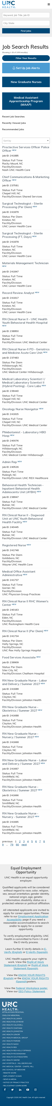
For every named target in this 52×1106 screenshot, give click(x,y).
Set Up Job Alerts (27, 68)
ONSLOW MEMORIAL (11, 1015)
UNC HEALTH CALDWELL (12, 1025)
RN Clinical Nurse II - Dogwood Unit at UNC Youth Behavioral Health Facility (23, 518)
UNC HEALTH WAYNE (11, 1060)
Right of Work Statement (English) (24, 963)
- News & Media (9, 1079)
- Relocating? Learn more (14, 1085)
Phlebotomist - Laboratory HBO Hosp (24, 433)
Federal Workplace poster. (32, 988)
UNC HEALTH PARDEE (11, 1041)
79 (11, 844)
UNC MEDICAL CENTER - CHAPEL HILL (18, 1066)
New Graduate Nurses (26, 82)
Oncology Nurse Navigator (20, 409)
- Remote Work (9, 1073)
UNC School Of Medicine (13, 1070)
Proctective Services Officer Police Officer (25, 148)
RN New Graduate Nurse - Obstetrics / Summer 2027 (20, 708)
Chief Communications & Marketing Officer (25, 178)
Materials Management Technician (25, 263)
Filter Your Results (26, 58)
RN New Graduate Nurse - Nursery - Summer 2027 (20, 815)
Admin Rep (9, 462)
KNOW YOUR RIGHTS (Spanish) (32, 980)
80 (17, 844)
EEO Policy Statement (31, 991)
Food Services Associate (19, 657)
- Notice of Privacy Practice (15, 1082)
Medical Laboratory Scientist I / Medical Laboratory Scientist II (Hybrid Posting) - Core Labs (23, 382)
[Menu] (49, 4)
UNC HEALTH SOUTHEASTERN (15, 1057)
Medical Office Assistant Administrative (18, 573)
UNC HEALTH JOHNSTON (12, 1031)
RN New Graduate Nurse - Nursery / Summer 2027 (20, 735)
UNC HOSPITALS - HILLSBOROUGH (17, 1063)
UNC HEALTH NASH (10, 1044)
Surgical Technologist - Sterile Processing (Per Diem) (22, 205)
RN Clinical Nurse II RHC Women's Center (25, 603)
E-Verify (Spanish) (37, 952)
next (24, 844)
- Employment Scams (12, 1076)
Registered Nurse (14, 545)
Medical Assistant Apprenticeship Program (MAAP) (26, 101)
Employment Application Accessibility (27, 918)
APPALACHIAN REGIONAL (13, 1012)
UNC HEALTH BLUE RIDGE (13, 1022)
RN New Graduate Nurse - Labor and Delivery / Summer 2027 (24, 682)
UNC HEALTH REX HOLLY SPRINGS (16, 1050)
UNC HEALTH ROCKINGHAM (13, 1054)
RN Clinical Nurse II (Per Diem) (22, 631)
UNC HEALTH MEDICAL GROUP (15, 1038)
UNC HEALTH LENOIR (11, 1034)
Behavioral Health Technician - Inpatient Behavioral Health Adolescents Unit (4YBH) (22, 488)
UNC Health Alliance (12, 1018)
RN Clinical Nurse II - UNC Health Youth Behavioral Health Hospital (25, 320)
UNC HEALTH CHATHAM (12, 1028)
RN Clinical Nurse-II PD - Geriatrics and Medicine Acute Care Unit (26, 350)
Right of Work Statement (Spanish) (31, 966)
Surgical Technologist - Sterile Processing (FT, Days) (22, 235)
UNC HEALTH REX (9, 1047)
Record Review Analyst (18, 293)
